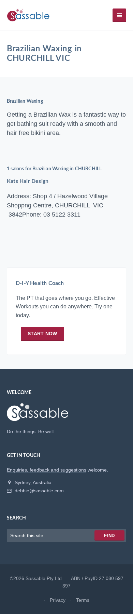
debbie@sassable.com (38, 490)
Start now (42, 333)
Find (109, 535)
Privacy (57, 600)
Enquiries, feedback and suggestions (46, 470)
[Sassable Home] (37, 415)
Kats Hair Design (27, 181)
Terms (82, 600)
